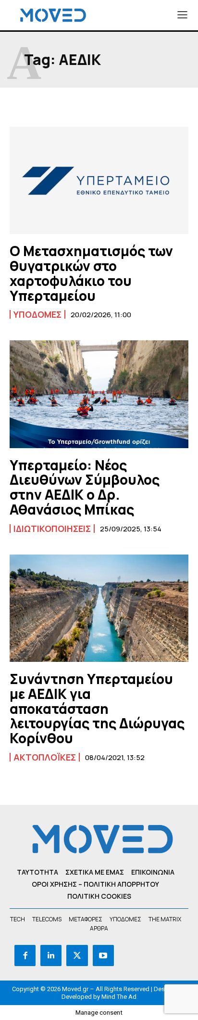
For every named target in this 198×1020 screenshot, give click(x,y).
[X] (76, 955)
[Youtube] (103, 955)
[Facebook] (25, 955)
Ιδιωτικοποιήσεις (52, 528)
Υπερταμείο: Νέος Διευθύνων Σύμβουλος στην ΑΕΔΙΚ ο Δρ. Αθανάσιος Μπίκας (85, 487)
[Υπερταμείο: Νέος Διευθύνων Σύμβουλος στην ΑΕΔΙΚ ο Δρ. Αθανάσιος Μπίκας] (99, 394)
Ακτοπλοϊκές (44, 757)
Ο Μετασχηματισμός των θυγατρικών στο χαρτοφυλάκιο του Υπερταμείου (91, 273)
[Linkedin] (51, 955)
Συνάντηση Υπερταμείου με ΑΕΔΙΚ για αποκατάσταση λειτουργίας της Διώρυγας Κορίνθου (97, 708)
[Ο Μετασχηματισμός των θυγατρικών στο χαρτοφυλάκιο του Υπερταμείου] (99, 180)
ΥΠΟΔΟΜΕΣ (37, 314)
